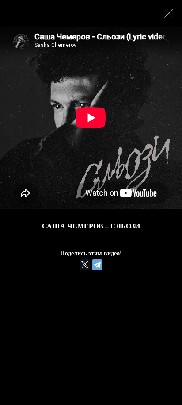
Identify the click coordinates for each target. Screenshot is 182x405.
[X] (85, 264)
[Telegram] (97, 264)
